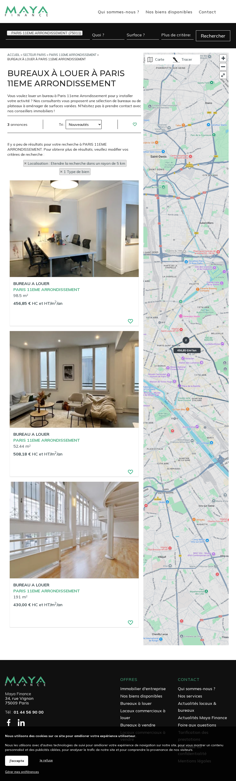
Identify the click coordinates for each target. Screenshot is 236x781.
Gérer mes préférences (22, 772)
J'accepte (16, 761)
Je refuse (46, 760)
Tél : (24, 712)
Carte (159, 59)
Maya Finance (18, 693)
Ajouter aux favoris (128, 322)
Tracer (186, 59)
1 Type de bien (76, 171)
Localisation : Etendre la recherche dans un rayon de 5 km (76, 163)
